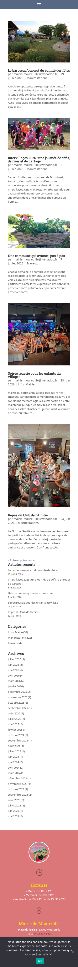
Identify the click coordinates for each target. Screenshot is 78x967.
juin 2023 (13, 811)
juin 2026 (13, 665)
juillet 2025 (14, 719)
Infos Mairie (26, 384)
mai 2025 (13, 724)
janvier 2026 (15, 686)
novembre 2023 (17, 784)
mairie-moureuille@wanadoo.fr (35, 74)
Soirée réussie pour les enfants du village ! (34, 375)
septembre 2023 (18, 794)
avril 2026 (14, 675)
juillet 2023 (14, 805)
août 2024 (14, 746)
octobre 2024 (16, 735)
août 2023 (14, 800)
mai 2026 (13, 670)
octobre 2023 (16, 789)
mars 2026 (14, 681)
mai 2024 (13, 762)
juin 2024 (13, 757)
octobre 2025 (16, 702)
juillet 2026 (14, 659)
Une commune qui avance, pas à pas (36, 255)
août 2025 (14, 713)
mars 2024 (14, 773)
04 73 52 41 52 (42, 933)
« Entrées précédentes (21, 560)
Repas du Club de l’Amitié (28, 515)
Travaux (32, 263)
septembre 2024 (18, 740)
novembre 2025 (17, 697)
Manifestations (37, 78)
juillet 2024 (14, 751)
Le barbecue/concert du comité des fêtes (39, 70)
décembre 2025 (17, 692)
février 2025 (15, 729)
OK (40, 960)
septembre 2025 (18, 708)
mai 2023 (13, 816)
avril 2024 (14, 767)
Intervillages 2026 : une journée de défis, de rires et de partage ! (39, 159)
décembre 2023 (17, 778)
